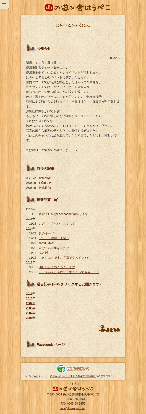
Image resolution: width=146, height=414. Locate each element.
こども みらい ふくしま (57, 223)
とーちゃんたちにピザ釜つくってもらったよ (69, 272)
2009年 (30, 303)
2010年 (30, 298)
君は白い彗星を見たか (54, 248)
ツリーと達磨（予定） (54, 238)
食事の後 (45, 178)
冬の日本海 (46, 243)
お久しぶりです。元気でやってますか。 (66, 257)
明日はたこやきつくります (57, 267)
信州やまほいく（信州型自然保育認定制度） (73, 376)
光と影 (43, 253)
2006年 (30, 318)
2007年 (30, 313)
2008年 (30, 308)
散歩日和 (45, 188)
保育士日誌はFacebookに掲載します (63, 214)
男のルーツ (46, 233)
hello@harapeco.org (73, 408)
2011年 (30, 293)
